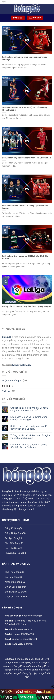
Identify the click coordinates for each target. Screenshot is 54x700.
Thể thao (6, 391)
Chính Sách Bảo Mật (15, 586)
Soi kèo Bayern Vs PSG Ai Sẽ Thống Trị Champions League (25, 206)
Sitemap (28, 643)
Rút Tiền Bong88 (13, 548)
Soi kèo (6, 385)
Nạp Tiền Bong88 (14, 543)
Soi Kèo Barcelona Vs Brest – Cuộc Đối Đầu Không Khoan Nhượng (24, 108)
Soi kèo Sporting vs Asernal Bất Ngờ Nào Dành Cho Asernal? (25, 257)
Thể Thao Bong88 (14, 572)
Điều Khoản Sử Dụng (16, 591)
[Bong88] (27, 9)
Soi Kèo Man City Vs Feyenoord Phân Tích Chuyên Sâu (26, 158)
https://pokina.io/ (21, 365)
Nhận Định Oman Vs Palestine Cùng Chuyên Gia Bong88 (28, 418)
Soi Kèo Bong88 (13, 577)
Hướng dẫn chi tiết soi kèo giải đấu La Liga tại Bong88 (26, 306)
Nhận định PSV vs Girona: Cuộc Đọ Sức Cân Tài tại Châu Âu (28, 446)
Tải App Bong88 (13, 538)
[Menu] (50, 9)
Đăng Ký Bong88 (14, 528)
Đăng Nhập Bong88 (15, 533)
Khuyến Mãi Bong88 (15, 552)
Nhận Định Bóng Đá (15, 581)
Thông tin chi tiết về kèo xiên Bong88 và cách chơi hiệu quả (30, 436)
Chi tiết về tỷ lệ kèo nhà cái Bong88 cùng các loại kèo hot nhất (29, 409)
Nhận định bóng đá (12, 380)
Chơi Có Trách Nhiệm (16, 596)
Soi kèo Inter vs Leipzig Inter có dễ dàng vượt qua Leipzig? (28, 427)
